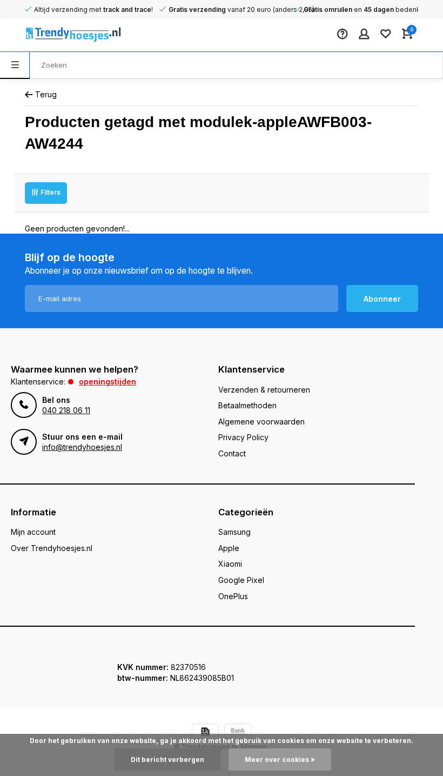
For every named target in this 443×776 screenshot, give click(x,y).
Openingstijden (107, 381)
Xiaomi (230, 563)
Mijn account (33, 531)
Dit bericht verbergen (167, 759)
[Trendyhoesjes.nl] (57, 35)
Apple (228, 548)
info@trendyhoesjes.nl (82, 447)
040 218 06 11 (66, 410)
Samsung (234, 531)
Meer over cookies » (280, 759)
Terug (46, 94)
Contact (232, 453)
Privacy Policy (243, 437)
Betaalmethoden (247, 405)
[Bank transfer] (237, 733)
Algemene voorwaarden (261, 421)
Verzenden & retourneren (264, 389)
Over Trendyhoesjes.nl (51, 548)
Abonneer (382, 298)
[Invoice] (205, 733)
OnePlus (233, 596)
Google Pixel (241, 580)
